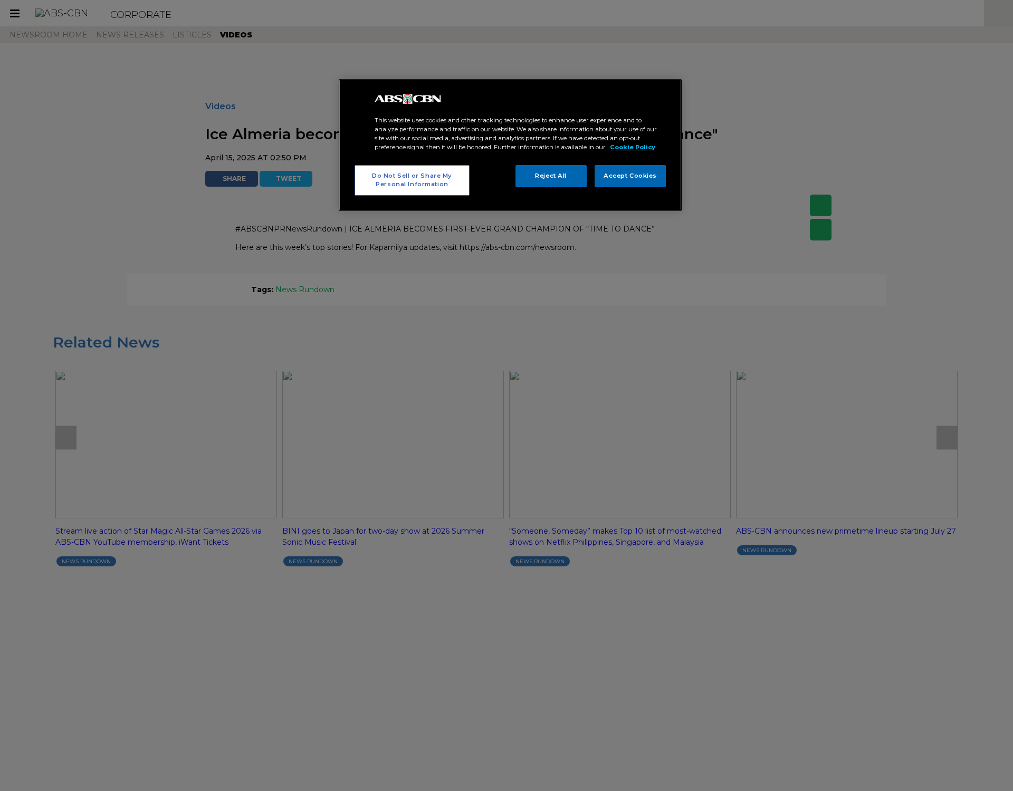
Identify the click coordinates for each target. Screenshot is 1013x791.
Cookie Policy (632, 147)
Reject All (551, 175)
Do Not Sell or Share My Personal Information (412, 180)
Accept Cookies (630, 175)
